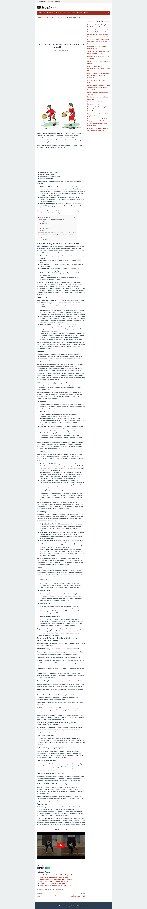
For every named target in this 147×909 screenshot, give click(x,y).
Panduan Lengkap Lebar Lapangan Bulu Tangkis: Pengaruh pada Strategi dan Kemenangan (98, 87)
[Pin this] (43, 868)
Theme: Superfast (83, 906)
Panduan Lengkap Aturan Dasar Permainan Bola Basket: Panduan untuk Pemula (98, 68)
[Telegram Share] (46, 868)
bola (53, 889)
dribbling (59, 889)
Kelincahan (44, 225)
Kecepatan (44, 223)
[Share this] (38, 868)
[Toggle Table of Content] (73, 217)
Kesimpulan (42, 236)
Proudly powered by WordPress (68, 906)
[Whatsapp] (48, 868)
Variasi (43, 230)
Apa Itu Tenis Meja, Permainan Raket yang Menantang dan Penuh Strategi (75, 895)
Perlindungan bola (45, 228)
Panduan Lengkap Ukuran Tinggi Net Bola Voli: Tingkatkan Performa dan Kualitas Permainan (97, 109)
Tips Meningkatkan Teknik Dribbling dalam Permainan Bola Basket (56, 234)
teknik (63, 889)
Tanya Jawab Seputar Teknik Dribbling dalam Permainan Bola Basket (57, 232)
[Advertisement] (61, 32)
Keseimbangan (45, 226)
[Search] (108, 13)
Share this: (44, 239)
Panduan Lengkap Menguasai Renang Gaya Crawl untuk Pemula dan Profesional (98, 75)
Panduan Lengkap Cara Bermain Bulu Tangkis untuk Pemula (48, 895)
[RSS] (109, 1)
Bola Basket (44, 889)
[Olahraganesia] (46, 7)
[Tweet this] (40, 868)
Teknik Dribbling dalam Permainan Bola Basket (51, 219)
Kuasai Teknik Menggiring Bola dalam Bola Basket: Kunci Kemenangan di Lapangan (98, 42)
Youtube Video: (47, 237)
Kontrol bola (44, 221)
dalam (55, 889)
